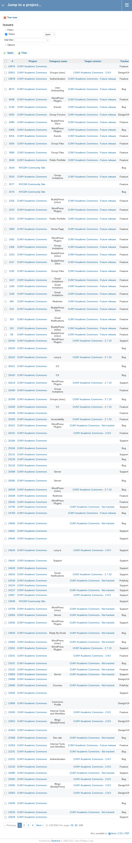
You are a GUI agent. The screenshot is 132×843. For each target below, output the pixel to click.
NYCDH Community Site (32, 167)
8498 (11, 99)
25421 (11, 366)
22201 (11, 759)
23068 (11, 679)
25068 (11, 471)
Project (33, 61)
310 (12, 328)
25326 (11, 419)
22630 (11, 712)
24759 (11, 513)
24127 (11, 590)
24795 (11, 506)
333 (12, 319)
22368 (11, 737)
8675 (11, 89)
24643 (11, 550)
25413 (11, 382)
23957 (11, 595)
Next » (39, 825)
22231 (11, 751)
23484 (11, 642)
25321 (11, 425)
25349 (11, 406)
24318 (11, 580)
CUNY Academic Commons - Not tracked (92, 425)
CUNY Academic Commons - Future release (92, 78)
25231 (11, 433)
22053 (11, 792)
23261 (11, 648)
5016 (11, 136)
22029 (11, 817)
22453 (11, 730)
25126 (11, 459)
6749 (11, 107)
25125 (11, 465)
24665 (11, 523)
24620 (11, 568)
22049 (11, 803)
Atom (113, 833)
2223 (11, 209)
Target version (92, 61)
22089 (11, 772)
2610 (11, 176)
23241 (11, 655)
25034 (11, 502)
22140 (11, 766)
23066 (11, 685)
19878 (11, 78)
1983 (11, 229)
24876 (11, 66)
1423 (11, 254)
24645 (11, 538)
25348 (11, 413)
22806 (11, 703)
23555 (11, 615)
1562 (11, 239)
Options (11, 45)
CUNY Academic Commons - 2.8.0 (92, 72)
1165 (11, 293)
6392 (11, 114)
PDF (127, 833)
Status (11, 34)
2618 (11, 167)
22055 (11, 785)
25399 (11, 399)
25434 (11, 340)
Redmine (55, 841)
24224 (11, 585)
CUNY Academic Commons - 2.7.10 (92, 340)
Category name (58, 61)
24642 (11, 560)
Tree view (12, 17)
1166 (11, 286)
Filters (10, 30)
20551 (11, 72)
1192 (11, 271)
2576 (11, 191)
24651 (11, 531)
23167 (11, 663)
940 (12, 301)
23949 (11, 601)
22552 (11, 721)
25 (72, 825)
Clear (24, 53)
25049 (11, 489)
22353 (11, 745)
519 (12, 309)
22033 (11, 812)
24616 (11, 574)
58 (11, 334)
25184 (11, 440)
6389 (11, 122)
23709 (11, 608)
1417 (11, 262)
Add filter (8, 40)
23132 (11, 669)
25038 (11, 495)
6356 (11, 129)
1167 (11, 280)
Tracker (124, 61)
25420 (11, 375)
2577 (11, 184)
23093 (11, 674)
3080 (11, 152)
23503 (11, 633)
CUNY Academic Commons (32, 66)
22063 (11, 779)
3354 (11, 143)
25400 (11, 390)
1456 (11, 247)
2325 (11, 200)
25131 (11, 454)
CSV (120, 833)
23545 (11, 622)
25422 (11, 357)
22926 (11, 693)
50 (76, 825)
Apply (10, 53)
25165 (11, 448)
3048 (11, 160)
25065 (11, 480)
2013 (11, 218)
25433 (11, 348)
